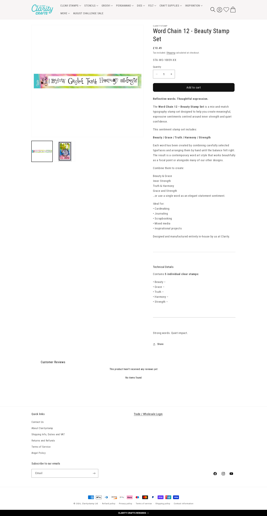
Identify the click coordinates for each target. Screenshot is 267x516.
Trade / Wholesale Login (148, 414)
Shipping (171, 53)
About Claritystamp (42, 428)
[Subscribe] (94, 473)
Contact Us (38, 422)
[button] (133, 513)
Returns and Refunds (43, 440)
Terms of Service (41, 446)
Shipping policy (162, 503)
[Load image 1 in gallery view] (42, 151)
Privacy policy (125, 503)
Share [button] (160, 344)
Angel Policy (39, 452)
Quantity (157, 67)
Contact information (183, 503)
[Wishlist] (226, 9)
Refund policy (108, 503)
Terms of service (144, 503)
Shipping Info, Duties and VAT (48, 434)
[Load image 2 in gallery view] (64, 151)
